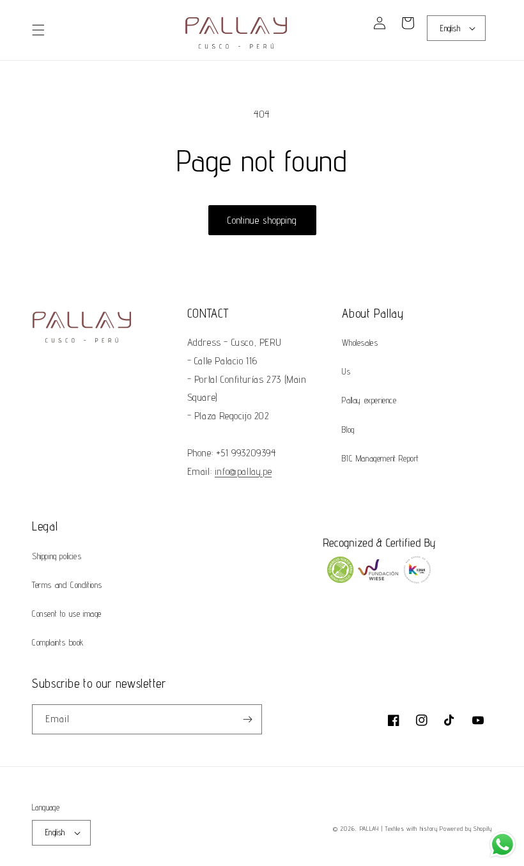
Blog (348, 429)
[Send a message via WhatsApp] (503, 845)
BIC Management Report (380, 458)
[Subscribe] (247, 719)
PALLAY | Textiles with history (399, 828)
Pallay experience (369, 400)
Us (346, 371)
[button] (38, 30)
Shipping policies (56, 556)
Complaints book (58, 642)
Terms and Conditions (67, 585)
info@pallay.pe (243, 471)
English (450, 28)
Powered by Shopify (466, 828)
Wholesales (360, 342)
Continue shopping (262, 220)
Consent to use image (67, 613)
